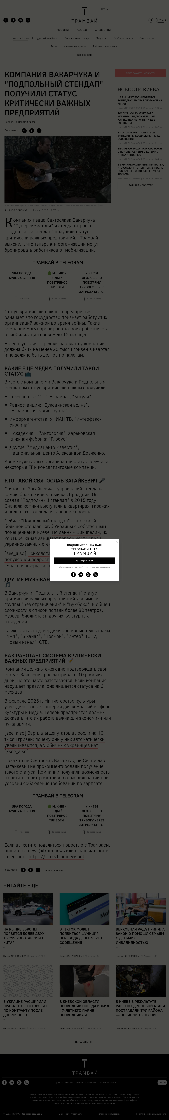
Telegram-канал (86, 560)
